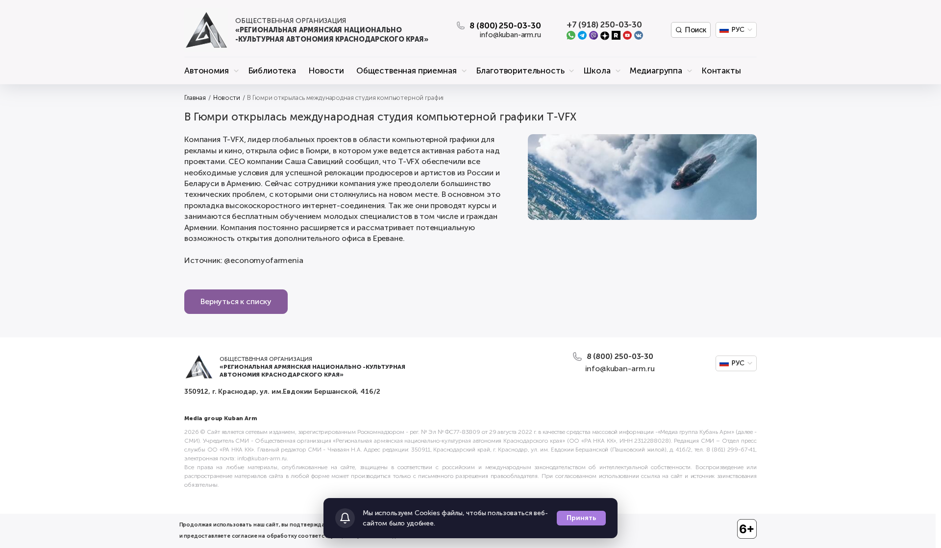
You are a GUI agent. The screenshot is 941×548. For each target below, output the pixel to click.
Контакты (721, 70)
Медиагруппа (656, 70)
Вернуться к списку (236, 301)
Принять (581, 518)
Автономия (206, 70)
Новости (326, 70)
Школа (596, 70)
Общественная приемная (406, 70)
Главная (195, 98)
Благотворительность (520, 70)
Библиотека (272, 70)
